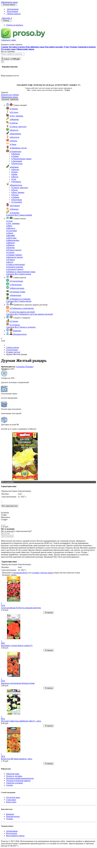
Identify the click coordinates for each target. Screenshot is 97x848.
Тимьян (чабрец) (14, 255)
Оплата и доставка (14, 776)
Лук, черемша (16, 116)
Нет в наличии (7, 536)
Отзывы (9, 819)
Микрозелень (12, 240)
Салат (9, 221)
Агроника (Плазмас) (25, 367)
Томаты (14, 109)
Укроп (9, 233)
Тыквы (15, 156)
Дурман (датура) (13, 352)
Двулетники (16, 285)
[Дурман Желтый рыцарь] (25, 480)
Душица (10, 260)
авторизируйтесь (20, 573)
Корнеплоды (16, 185)
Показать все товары (10, 95)
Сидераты (15, 325)
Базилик (10, 247)
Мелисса (10, 228)
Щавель (10, 245)
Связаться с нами (8, 40)
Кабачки (15, 154)
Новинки (10, 814)
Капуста (14, 130)
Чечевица (16, 181)
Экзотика (14, 213)
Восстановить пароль (15, 836)
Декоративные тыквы (21, 159)
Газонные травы (17, 292)
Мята (9, 226)
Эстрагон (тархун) (14, 269)
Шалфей (10, 235)
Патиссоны (16, 163)
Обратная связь (12, 774)
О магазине (11, 800)
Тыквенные (15, 151)
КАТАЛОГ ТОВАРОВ (10, 99)
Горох (14, 172)
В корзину (48, 613)
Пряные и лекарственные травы (20, 272)
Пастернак (16, 200)
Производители (13, 816)
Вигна (14, 177)
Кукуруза (14, 137)
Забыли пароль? (13, 14)
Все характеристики (9, 506)
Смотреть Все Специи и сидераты (20, 327)
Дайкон (15, 197)
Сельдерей (16, 202)
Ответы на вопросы (14, 25)
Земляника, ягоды (18, 148)
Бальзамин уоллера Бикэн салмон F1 (17, 645)
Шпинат (10, 243)
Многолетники (17, 288)
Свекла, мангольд (18, 126)
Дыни (13, 144)
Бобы (14, 174)
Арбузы (14, 123)
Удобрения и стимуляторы (22, 308)
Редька (15, 195)
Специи (14, 321)
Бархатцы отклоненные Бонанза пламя (17, 683)
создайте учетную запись (43, 573)
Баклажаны (15, 134)
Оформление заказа (9, 2)
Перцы (13, 141)
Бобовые (14, 167)
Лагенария (16, 161)
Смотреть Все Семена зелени (18, 274)
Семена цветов (12, 347)
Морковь (14, 119)
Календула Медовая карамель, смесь (16, 759)
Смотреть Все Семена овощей (19, 215)
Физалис (14, 209)
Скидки (9, 785)
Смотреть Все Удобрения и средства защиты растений (29, 314)
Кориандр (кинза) (14, 257)
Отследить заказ (13, 797)
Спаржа (10, 252)
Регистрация (12, 11)
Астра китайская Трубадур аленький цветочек (21, 608)
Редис (14, 190)
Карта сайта (11, 802)
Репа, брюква (17, 192)
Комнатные (15, 295)
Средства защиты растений (22, 312)
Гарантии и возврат (14, 783)
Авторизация (12, 9)
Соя (13, 179)
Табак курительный (15, 264)
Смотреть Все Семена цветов (18, 301)
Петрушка (11, 238)
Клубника (15, 206)
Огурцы (14, 112)
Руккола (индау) (13, 250)
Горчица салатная (14, 267)
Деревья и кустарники (20, 299)
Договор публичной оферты (18, 780)
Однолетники (16, 281)
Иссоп (9, 262)
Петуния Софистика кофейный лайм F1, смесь (21, 721)
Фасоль (15, 169)
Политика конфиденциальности (20, 778)
